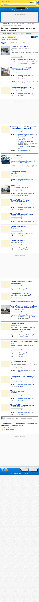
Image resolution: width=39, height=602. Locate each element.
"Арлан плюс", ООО (18, 361)
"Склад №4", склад (17, 240)
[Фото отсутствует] (5, 90)
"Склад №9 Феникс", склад (20, 294)
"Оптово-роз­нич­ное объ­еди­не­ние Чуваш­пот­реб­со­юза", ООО (23, 128)
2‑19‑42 (20, 79)
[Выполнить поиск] (2, 4)
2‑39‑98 (20, 95)
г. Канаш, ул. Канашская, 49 (26, 161)
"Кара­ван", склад (17, 391)
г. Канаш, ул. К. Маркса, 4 (26, 193)
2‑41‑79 (20, 386)
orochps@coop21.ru (24, 150)
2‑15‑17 (26, 250)
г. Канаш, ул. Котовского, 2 (26, 75)
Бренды (15, 33)
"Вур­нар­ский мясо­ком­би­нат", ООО (24, 341)
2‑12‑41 (20, 181)
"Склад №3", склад (17, 323)
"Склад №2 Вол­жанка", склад (21, 214)
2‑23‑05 (20, 146)
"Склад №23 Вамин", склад (21, 281)
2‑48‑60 (20, 356)
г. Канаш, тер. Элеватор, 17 (26, 59)
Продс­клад (15, 155)
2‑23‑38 (20, 235)
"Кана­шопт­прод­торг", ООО (20, 68)
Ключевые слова (25, 33)
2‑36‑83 (20, 143)
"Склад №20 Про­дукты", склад (22, 87)
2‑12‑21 (32, 317)
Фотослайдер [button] (7, 33)
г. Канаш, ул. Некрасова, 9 (26, 315)
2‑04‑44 (20, 400)
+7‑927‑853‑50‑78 (23, 163)
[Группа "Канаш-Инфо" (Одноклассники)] (37, 4)
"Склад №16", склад (18, 226)
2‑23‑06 (20, 141)
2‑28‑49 (20, 414)
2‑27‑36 (20, 209)
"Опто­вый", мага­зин (18, 46)
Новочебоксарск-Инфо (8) (11, 428)
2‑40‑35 (20, 317)
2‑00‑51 (20, 250)
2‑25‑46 (20, 138)
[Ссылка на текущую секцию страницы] (17, 30)
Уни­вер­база (15, 186)
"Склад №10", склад (18, 172)
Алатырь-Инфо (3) (9, 429)
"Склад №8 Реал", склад (19, 200)
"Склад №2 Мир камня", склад (22, 405)
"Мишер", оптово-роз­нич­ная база (23, 306)
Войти (8, 2)
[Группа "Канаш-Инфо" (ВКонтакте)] (37, 2)
